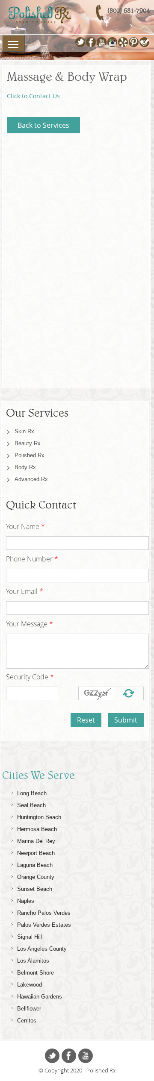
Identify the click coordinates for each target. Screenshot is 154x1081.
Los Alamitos (33, 961)
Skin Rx (24, 431)
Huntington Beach (39, 817)
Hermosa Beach (37, 829)
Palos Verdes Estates (44, 925)
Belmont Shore (35, 972)
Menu (13, 43)
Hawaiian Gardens (39, 996)
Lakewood (29, 984)
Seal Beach (31, 805)
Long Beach (32, 793)
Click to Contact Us (33, 96)
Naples (25, 901)
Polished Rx (29, 455)
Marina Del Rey (36, 841)
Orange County (35, 877)
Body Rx (25, 467)
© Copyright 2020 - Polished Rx (77, 1070)
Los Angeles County (42, 949)
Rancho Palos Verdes (44, 913)
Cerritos (26, 1020)
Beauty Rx (28, 443)
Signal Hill (29, 937)
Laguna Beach (35, 865)
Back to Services (43, 125)
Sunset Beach (34, 889)
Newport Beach (36, 853)
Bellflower (29, 1008)
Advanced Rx (31, 479)
